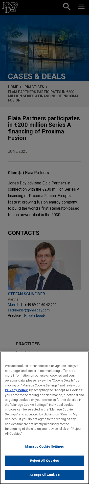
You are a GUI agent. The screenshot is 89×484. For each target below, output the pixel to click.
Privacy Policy (16, 390)
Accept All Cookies (44, 475)
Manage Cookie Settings (44, 446)
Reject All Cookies (44, 460)
